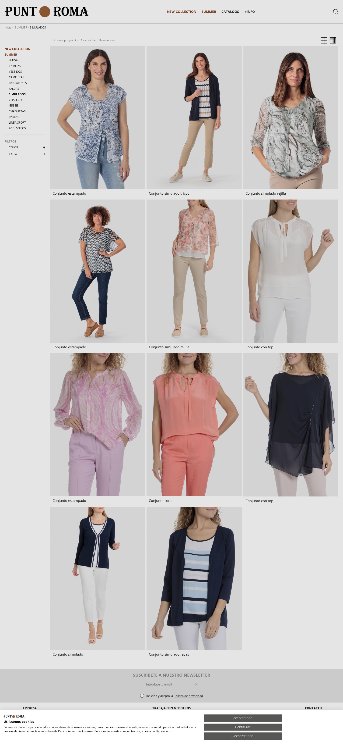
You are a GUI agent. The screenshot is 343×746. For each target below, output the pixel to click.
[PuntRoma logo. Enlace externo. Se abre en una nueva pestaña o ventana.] (14, 716)
